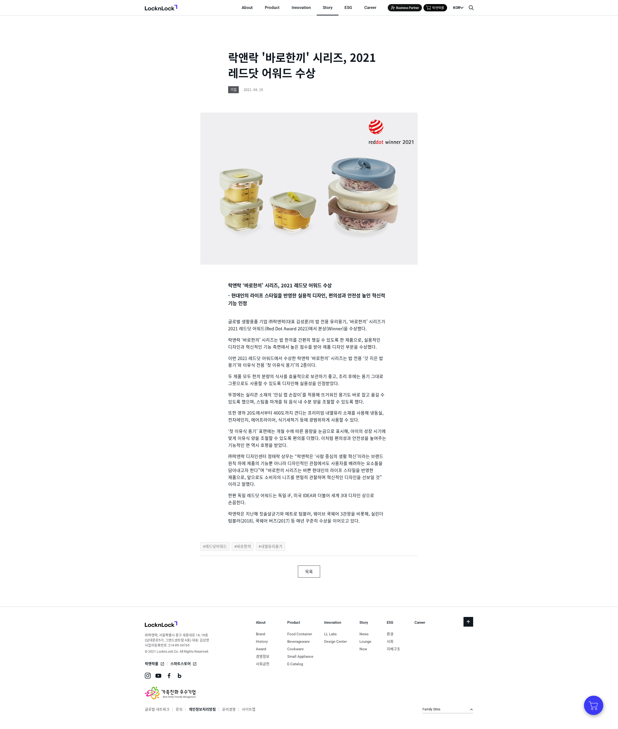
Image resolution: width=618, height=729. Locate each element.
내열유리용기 (271, 546)
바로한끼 (244, 546)
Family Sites (431, 709)
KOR (456, 8)
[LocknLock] (161, 624)
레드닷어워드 (216, 546)
